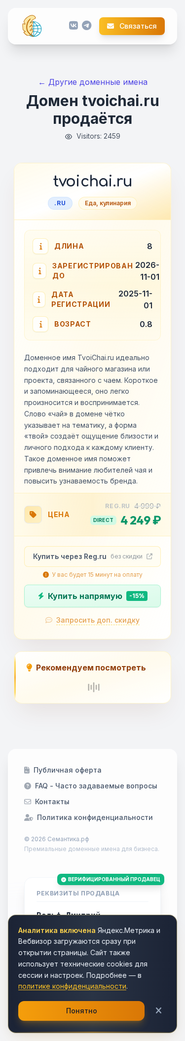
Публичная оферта (68, 770)
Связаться (137, 26)
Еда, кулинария (108, 203)
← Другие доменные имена (93, 82)
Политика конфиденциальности (95, 817)
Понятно (81, 1010)
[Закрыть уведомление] (158, 1011)
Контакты (52, 801)
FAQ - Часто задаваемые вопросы (96, 785)
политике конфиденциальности (72, 986)
